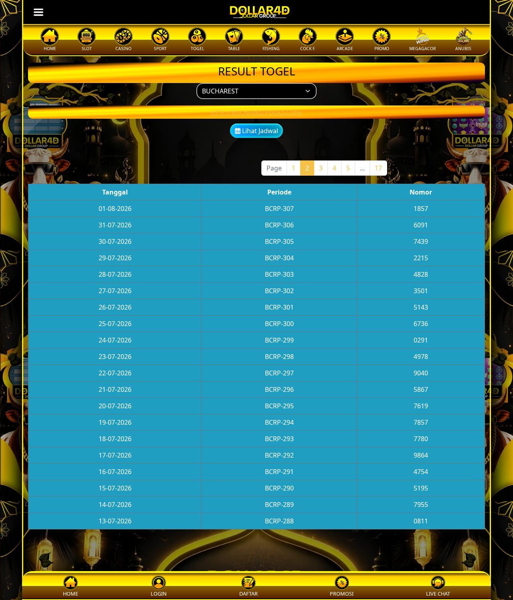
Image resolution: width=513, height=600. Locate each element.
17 (378, 168)
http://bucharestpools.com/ (257, 112)
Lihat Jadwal (259, 130)
